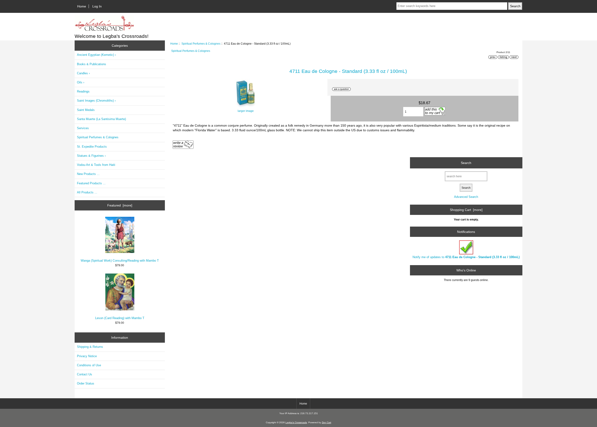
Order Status (85, 383)
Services (83, 128)
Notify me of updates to (466, 257)
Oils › (80, 82)
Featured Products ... (91, 183)
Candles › (83, 73)
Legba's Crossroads (296, 422)
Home (81, 6)
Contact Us (84, 374)
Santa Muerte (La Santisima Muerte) (101, 119)
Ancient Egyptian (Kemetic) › (96, 55)
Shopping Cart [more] (466, 210)
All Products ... (87, 192)
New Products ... (88, 174)
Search (466, 163)
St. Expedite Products (92, 146)
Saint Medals (86, 110)
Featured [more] (119, 205)
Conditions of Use (89, 365)
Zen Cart (326, 422)
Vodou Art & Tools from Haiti (96, 165)
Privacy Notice (87, 356)
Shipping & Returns (90, 347)
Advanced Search (466, 197)
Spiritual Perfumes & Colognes (200, 43)
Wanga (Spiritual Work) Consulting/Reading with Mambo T (120, 260)
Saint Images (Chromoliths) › (96, 100)
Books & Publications (91, 64)
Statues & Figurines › (91, 155)
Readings (83, 91)
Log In (97, 6)
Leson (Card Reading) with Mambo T (119, 318)
